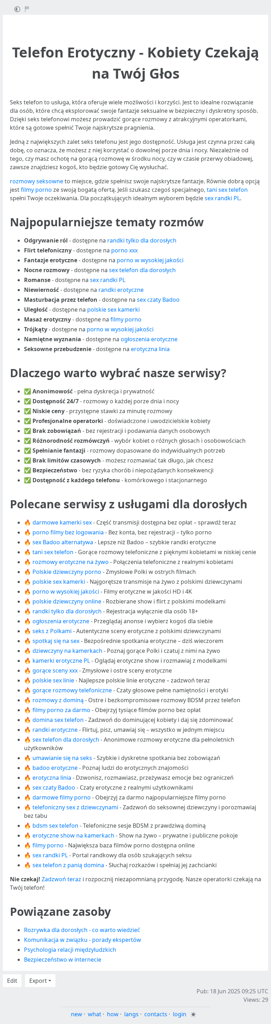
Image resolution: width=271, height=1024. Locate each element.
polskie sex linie (53, 680)
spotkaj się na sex (55, 641)
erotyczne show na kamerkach (73, 835)
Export (38, 981)
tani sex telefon (227, 190)
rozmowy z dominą (58, 700)
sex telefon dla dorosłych (142, 270)
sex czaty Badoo (158, 299)
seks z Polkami (52, 631)
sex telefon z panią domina (68, 865)
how (113, 1014)
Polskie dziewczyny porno (66, 572)
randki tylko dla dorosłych (141, 240)
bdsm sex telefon (55, 825)
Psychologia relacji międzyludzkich (70, 950)
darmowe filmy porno (61, 797)
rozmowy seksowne (36, 181)
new (76, 1014)
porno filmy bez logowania (68, 532)
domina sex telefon (58, 720)
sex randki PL (222, 198)
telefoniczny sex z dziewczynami (75, 807)
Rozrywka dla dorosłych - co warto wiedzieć (82, 930)
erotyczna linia (150, 349)
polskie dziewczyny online (66, 601)
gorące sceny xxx (55, 670)
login (179, 1014)
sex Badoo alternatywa (62, 542)
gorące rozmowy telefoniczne (72, 690)
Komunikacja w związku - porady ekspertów (82, 940)
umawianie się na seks (62, 758)
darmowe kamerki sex (62, 522)
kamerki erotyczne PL (61, 660)
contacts (155, 1014)
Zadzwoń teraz (61, 879)
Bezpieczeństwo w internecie (62, 959)
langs (131, 1014)
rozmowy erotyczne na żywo (70, 562)
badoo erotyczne (55, 768)
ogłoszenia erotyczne (149, 339)
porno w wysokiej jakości (150, 260)
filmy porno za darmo (61, 710)
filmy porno (36, 190)
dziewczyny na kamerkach (67, 651)
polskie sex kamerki (113, 309)
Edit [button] (12, 981)
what (94, 1014)
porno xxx (124, 250)
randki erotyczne (121, 290)
